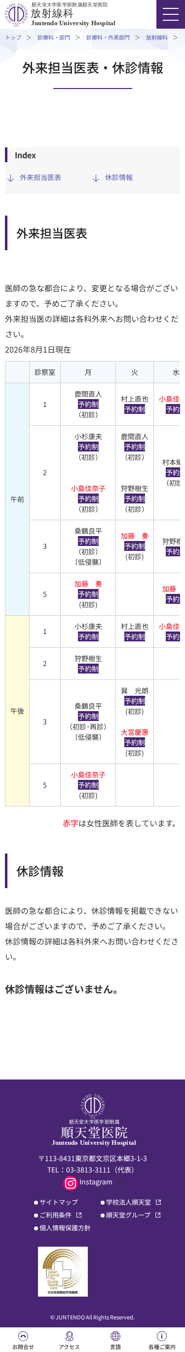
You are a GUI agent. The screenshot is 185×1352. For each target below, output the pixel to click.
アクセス (69, 1347)
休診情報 (119, 177)
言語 (115, 1347)
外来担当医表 (40, 177)
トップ (13, 37)
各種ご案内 (162, 1347)
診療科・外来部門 (108, 37)
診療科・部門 (53, 37)
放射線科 (157, 37)
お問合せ (23, 1347)
